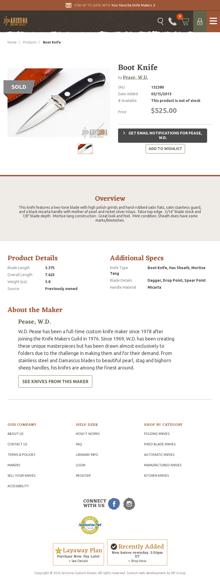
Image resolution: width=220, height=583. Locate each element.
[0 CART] (185, 21)
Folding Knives (156, 433)
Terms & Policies (21, 454)
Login (80, 465)
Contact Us (17, 444)
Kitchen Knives (156, 475)
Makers (14, 465)
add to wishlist (165, 148)
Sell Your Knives (21, 475)
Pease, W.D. (135, 77)
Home (12, 42)
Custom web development (146, 573)
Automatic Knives (159, 454)
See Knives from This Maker (55, 381)
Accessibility (18, 486)
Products (29, 42)
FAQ (79, 444)
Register (83, 475)
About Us (15, 433)
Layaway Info (87, 454)
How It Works (88, 433)
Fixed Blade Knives (159, 444)
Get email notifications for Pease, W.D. (165, 135)
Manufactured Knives (162, 465)
